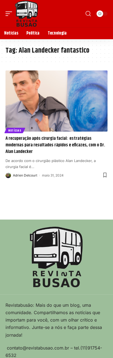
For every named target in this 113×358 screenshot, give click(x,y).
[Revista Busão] (26, 13)
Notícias (14, 130)
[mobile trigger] (10, 13)
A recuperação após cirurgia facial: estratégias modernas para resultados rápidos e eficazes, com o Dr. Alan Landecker (55, 145)
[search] (88, 13)
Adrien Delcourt (25, 175)
